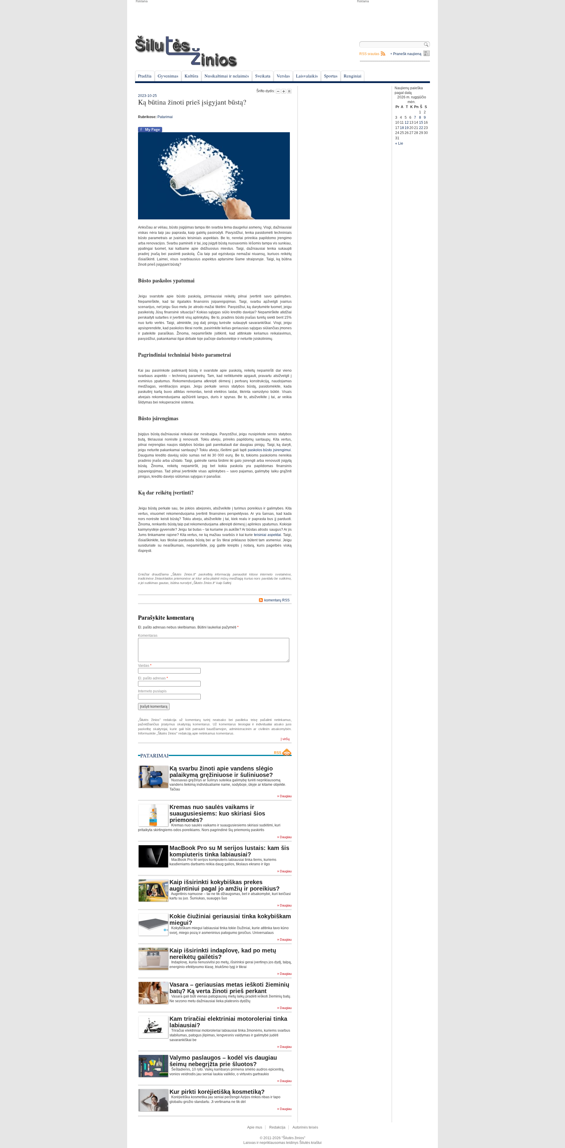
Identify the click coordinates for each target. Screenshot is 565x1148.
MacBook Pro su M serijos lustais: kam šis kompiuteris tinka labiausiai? (229, 851)
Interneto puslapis (152, 691)
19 (407, 128)
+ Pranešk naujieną (405, 54)
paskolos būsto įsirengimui (269, 450)
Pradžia (145, 76)
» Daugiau (284, 796)
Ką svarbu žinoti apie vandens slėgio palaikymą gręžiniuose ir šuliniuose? (221, 771)
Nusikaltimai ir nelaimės (227, 76)
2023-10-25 (147, 96)
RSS (277, 753)
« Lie (399, 143)
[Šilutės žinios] (186, 51)
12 (407, 122)
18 (402, 128)
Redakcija (277, 1127)
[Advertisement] (393, 17)
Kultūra (191, 76)
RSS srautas (369, 54)
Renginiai (352, 76)
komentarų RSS (277, 600)
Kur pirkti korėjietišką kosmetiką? (217, 1092)
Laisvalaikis (307, 76)
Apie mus (254, 1127)
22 (421, 128)
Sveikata (262, 76)
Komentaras (147, 635)
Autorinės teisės (305, 1127)
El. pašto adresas (153, 678)
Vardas (145, 666)
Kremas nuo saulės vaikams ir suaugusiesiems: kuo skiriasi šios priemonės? (217, 813)
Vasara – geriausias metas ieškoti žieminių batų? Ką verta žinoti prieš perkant (229, 987)
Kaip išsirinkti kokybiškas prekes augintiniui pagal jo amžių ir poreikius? (225, 885)
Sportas (331, 76)
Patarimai (165, 117)
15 (421, 122)
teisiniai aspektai (267, 535)
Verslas (283, 76)
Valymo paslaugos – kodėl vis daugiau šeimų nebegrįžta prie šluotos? (223, 1060)
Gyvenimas (168, 76)
